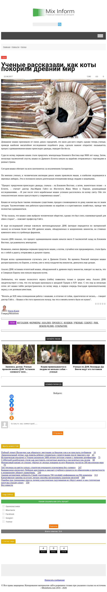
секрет (88, 323)
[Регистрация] (71, 24)
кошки (68, 323)
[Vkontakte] (11, 570)
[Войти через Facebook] (11, 405)
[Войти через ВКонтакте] (11, 401)
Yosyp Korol (13, 311)
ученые (78, 323)
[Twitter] (53, 570)
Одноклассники (13, 506)
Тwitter (9, 522)
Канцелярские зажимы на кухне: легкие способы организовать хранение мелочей (43, 477)
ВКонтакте (10, 510)
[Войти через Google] (11, 413)
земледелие (46, 326)
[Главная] (53, 15)
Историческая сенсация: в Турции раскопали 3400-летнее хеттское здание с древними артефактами (50, 457)
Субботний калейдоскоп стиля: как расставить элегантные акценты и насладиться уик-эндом (48, 460)
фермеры (34, 323)
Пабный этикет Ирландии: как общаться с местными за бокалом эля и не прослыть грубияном (48, 452)
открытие (61, 326)
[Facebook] (32, 570)
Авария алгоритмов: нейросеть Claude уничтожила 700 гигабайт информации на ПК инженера (49, 475)
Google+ (9, 518)
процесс (57, 323)
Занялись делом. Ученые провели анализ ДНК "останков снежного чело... (18, 369)
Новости (15, 47)
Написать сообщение (55, 580)
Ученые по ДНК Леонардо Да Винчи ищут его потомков (88, 368)
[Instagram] (74, 570)
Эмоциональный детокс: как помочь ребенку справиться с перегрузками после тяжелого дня (47, 455)
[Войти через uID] (11, 396)
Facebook (10, 514)
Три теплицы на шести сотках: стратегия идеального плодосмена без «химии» (41, 467)
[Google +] (95, 570)
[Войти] (65, 24)
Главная (6, 47)
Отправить (57, 433)
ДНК (95, 323)
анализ (46, 323)
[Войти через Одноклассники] (11, 418)
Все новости (7, 485)
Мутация (22, 323)
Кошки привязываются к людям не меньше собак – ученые (53, 369)
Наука (23, 47)
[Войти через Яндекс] (11, 409)
